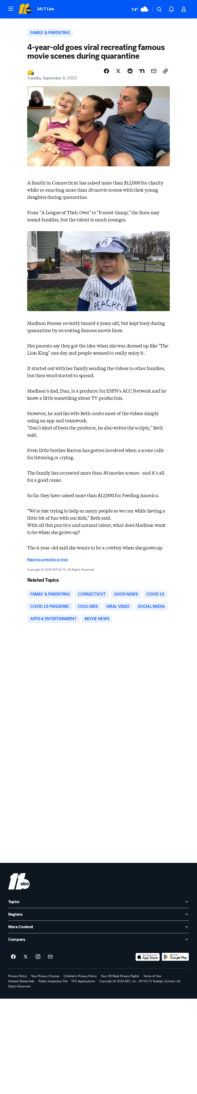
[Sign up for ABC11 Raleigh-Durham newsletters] (50, 957)
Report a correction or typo (47, 559)
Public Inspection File (52, 981)
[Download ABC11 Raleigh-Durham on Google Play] (175, 957)
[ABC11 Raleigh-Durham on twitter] (26, 957)
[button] (10, 9)
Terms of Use (152, 976)
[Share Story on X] (118, 71)
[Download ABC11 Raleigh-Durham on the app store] (147, 957)
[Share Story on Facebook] (106, 71)
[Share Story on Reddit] (130, 71)
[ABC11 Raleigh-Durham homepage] (25, 9)
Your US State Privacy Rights (120, 976)
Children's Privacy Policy (80, 976)
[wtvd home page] (19, 881)
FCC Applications (83, 981)
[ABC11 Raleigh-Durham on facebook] (13, 957)
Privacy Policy (17, 976)
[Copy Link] (165, 71)
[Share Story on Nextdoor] (141, 71)
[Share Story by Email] (153, 71)
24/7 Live (45, 9)
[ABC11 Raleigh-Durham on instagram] (38, 957)
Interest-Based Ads (21, 981)
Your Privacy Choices (45, 976)
